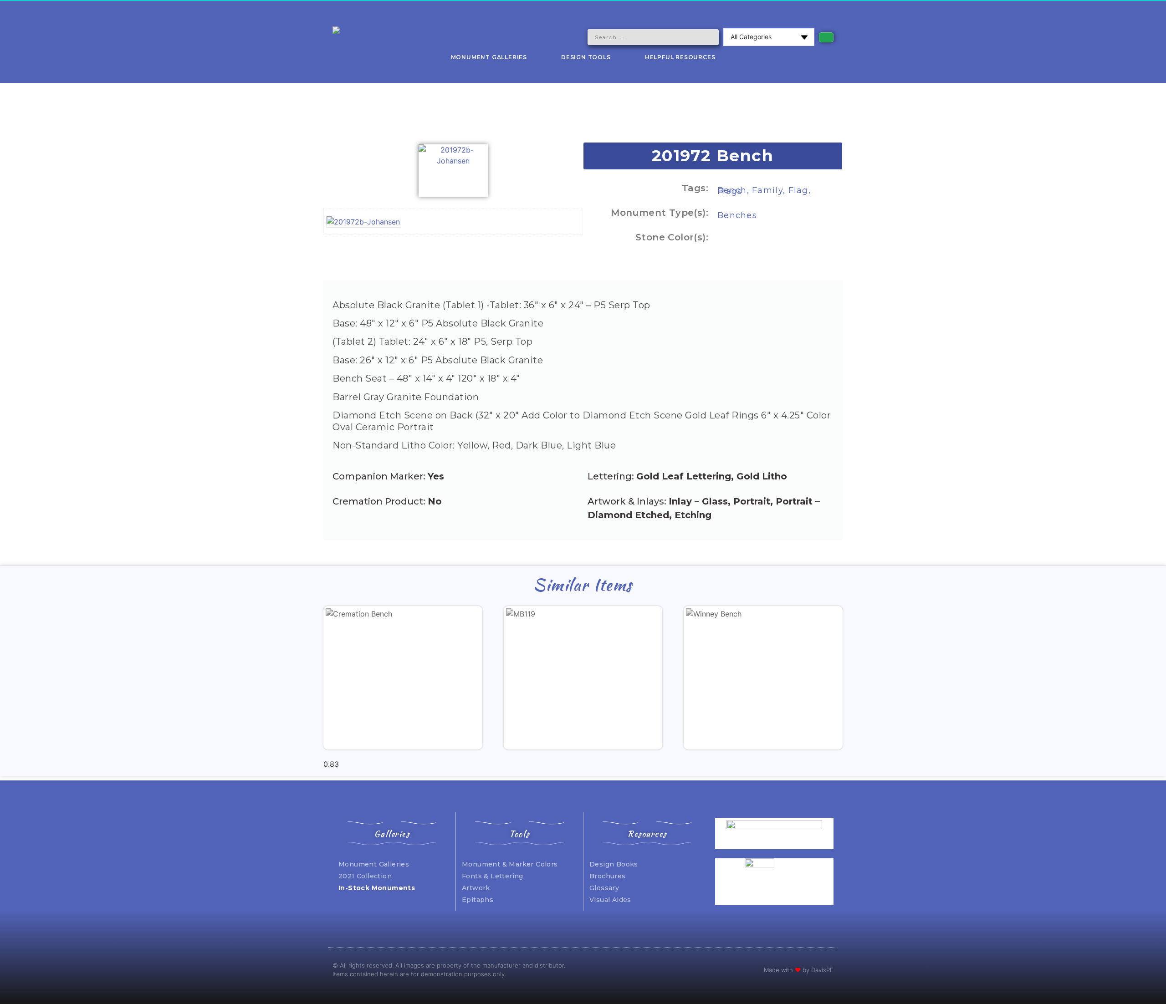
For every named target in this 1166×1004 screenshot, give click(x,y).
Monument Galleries (489, 57)
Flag (798, 190)
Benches (737, 215)
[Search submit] (826, 37)
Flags (729, 191)
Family (767, 190)
